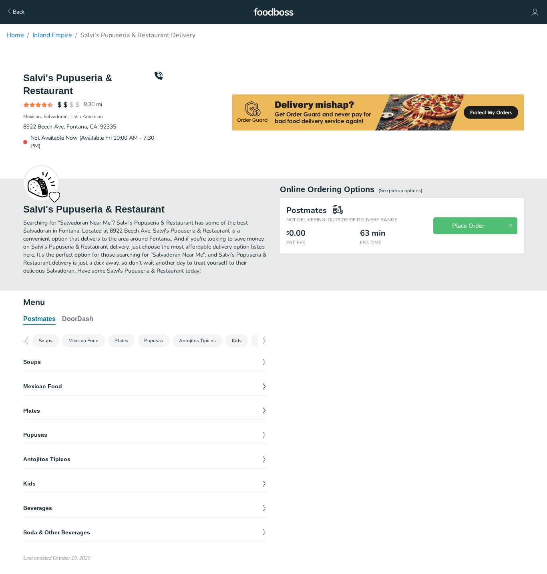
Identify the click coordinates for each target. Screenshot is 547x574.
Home (15, 35)
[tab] (39, 319)
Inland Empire (52, 35)
